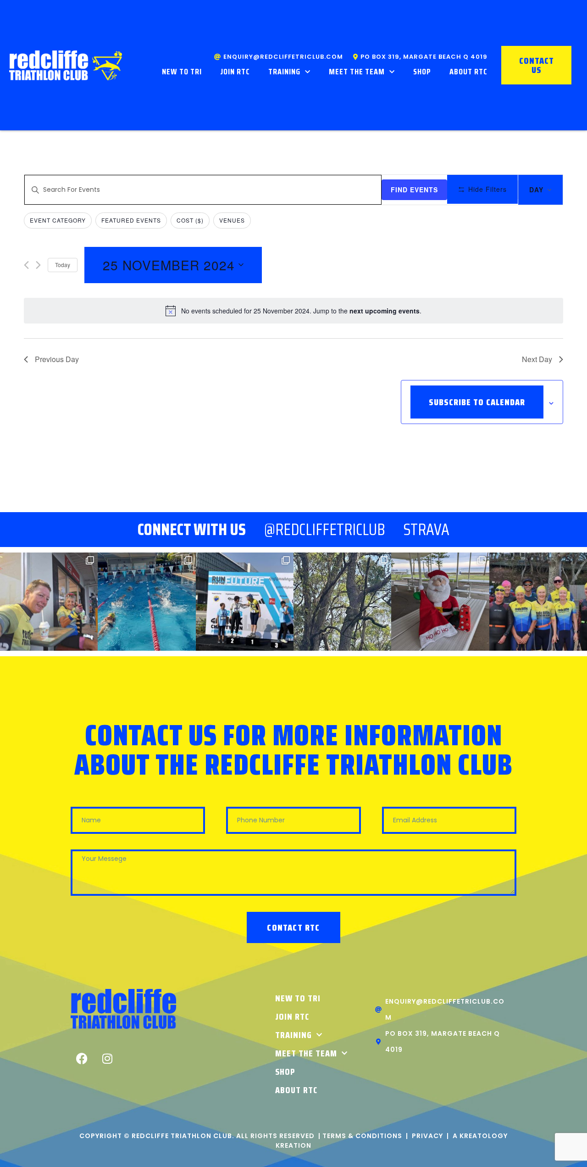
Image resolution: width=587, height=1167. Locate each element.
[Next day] (38, 265)
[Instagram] (107, 1058)
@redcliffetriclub (324, 529)
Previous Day (57, 359)
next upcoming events (384, 310)
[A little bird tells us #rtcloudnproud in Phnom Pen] (245, 601)
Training (284, 71)
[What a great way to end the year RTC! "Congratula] (146, 601)
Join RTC (235, 71)
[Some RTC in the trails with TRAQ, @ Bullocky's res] (342, 601)
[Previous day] (26, 265)
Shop (422, 71)
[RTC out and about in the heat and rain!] (49, 601)
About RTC (468, 71)
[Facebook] (82, 1058)
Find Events (414, 189)
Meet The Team (357, 71)
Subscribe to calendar (477, 402)
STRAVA (426, 529)
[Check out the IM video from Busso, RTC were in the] (538, 601)
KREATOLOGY (484, 1135)
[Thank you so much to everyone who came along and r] (440, 601)
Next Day (537, 359)
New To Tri (182, 71)
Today (62, 264)
